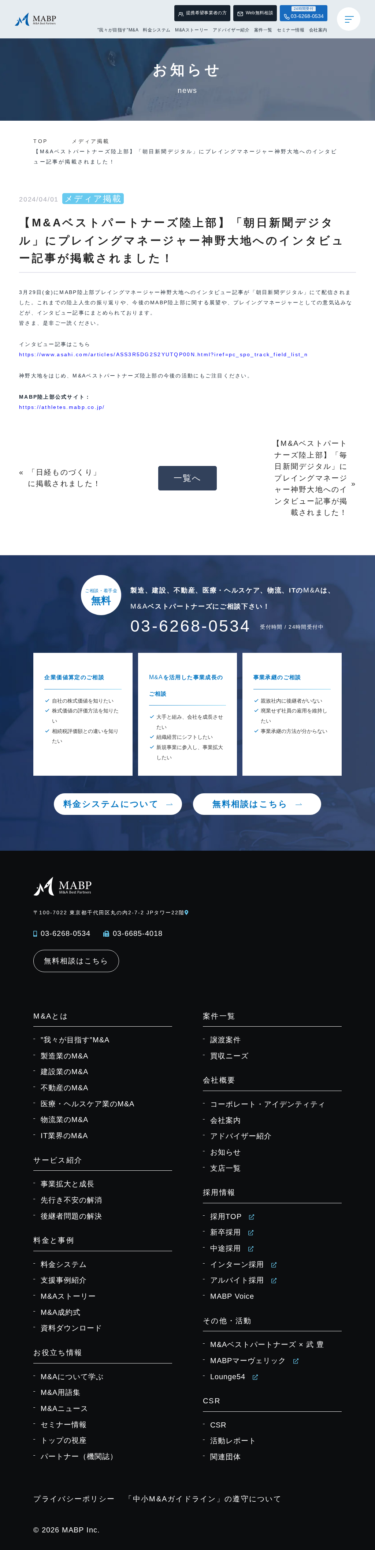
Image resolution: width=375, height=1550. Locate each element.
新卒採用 (225, 1232)
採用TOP (226, 1216)
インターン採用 (237, 1264)
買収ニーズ (229, 1056)
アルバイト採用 (237, 1280)
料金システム (157, 30)
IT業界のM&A (64, 1136)
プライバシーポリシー (74, 1499)
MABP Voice (232, 1296)
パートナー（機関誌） (79, 1456)
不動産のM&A (64, 1088)
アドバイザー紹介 (231, 30)
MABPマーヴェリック (248, 1361)
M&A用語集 (61, 1392)
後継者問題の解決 (71, 1216)
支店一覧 (225, 1168)
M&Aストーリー (191, 30)
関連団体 (225, 1457)
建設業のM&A (64, 1072)
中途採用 (225, 1248)
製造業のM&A (64, 1056)
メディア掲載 (90, 141)
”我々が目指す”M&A (118, 30)
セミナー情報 (291, 30)
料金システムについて (111, 804)
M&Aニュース (64, 1408)
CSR (218, 1425)
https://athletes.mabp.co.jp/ (62, 407)
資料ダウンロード (71, 1328)
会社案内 (318, 30)
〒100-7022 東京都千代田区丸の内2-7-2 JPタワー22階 (108, 912)
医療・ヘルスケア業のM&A (87, 1104)
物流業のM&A (64, 1120)
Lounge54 (227, 1377)
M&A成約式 (61, 1312)
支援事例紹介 (64, 1280)
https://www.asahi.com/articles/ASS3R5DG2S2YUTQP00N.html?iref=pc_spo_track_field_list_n (163, 354)
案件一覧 (263, 30)
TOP (40, 141)
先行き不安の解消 (71, 1200)
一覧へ (188, 478)
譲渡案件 (225, 1040)
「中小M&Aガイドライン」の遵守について (203, 1499)
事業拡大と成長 (67, 1184)
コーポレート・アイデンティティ (268, 1104)
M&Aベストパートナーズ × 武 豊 (267, 1344)
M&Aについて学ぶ (72, 1377)
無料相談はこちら (250, 804)
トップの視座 (64, 1440)
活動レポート (233, 1441)
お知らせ (225, 1152)
